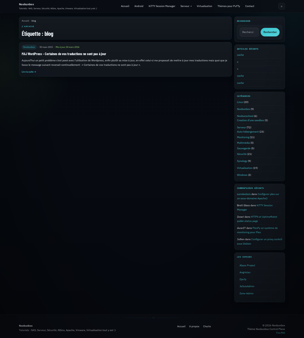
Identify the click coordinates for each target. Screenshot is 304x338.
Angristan (245, 272)
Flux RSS (280, 332)
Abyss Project (247, 265)
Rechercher (270, 32)
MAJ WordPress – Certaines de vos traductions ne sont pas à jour (64, 53)
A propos (194, 326)
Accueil (125, 6)
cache (240, 54)
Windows (242, 174)
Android (138, 6)
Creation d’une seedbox (250, 120)
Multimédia (243, 142)
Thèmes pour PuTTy (229, 6)
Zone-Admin (246, 293)
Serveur (184, 6)
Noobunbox (26, 4)
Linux (240, 102)
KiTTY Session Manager (162, 6)
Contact (249, 6)
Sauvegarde (243, 148)
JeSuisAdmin (247, 286)
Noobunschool (245, 116)
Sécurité (242, 154)
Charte (207, 326)
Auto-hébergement (248, 131)
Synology (242, 161)
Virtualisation (204, 6)
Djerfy (243, 279)
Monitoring (243, 137)
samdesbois (244, 194)
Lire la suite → (29, 71)
